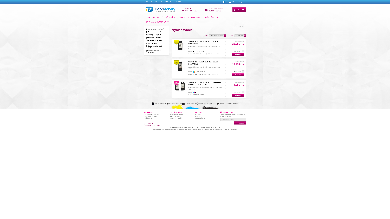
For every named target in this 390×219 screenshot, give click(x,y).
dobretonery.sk (232, 27)
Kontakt (178, 2)
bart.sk (218, 127)
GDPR (166, 2)
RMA (156, 2)
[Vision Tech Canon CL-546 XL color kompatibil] (180, 71)
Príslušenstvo (212, 17)
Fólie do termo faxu (155, 40)
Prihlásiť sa (198, 114)
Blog (171, 2)
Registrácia (242, 2)
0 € (243, 10)
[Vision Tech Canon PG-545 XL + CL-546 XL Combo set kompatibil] (180, 91)
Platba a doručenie (175, 116)
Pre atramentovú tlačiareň (159, 17)
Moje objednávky (200, 118)
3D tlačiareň (152, 43)
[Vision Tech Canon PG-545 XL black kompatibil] (180, 50)
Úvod (146, 2)
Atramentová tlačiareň (156, 29)
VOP (151, 2)
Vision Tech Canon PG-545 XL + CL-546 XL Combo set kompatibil (205, 83)
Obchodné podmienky (176, 114)
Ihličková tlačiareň (154, 37)
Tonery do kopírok (154, 35)
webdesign (212, 127)
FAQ (161, 2)
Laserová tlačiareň (154, 32)
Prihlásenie (235, 2)
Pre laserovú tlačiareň (189, 17)
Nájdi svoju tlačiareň (155, 22)
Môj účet (197, 116)
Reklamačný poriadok (176, 118)
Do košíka (238, 54)
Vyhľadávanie (242, 27)
